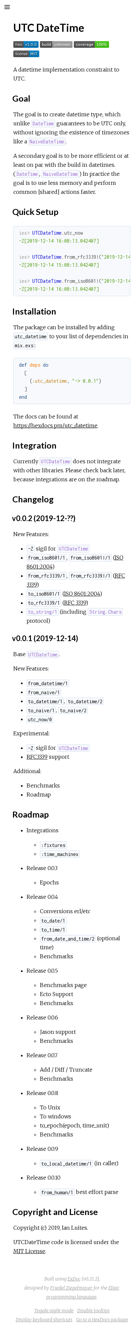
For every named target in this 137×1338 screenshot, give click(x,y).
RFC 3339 (75, 602)
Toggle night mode (53, 1310)
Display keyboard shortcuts (44, 1319)
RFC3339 (37, 756)
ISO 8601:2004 (82, 593)
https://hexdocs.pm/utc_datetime (55, 425)
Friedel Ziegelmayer (71, 1288)
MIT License (29, 1251)
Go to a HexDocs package (102, 1319)
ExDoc (74, 1279)
